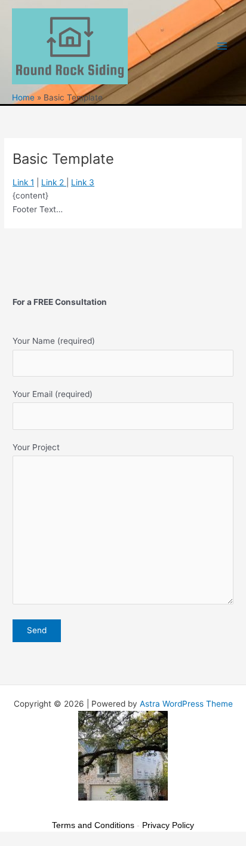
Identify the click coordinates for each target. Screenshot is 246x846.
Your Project (36, 447)
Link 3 (82, 182)
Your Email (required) (53, 394)
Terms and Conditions (93, 825)
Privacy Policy (168, 825)
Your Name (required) (54, 341)
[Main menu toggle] (222, 46)
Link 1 (23, 182)
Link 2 (53, 182)
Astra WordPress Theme (186, 703)
